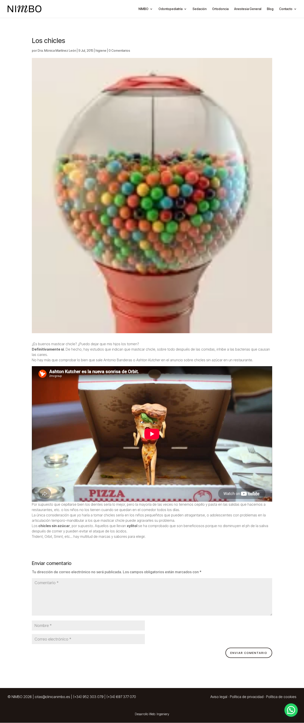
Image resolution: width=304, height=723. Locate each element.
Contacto (285, 9)
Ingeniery (163, 714)
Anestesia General (247, 9)
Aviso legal (218, 696)
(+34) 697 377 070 (121, 696)
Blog (270, 9)
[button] (291, 710)
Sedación (200, 9)
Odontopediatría (170, 9)
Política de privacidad (246, 696)
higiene (100, 50)
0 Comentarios (119, 50)
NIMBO (143, 9)
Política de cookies (281, 696)
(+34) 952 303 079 (88, 696)
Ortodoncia (220, 9)
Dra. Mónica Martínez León (57, 50)
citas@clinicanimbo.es (52, 696)
